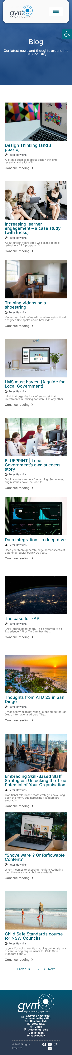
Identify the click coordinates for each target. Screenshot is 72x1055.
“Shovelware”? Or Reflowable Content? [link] (35, 857)
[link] (67, 34)
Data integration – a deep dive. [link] (36, 539)
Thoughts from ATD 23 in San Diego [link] (34, 699)
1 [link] (33, 969)
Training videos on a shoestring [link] (25, 305)
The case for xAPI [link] (23, 618)
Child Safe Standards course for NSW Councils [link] (34, 936)
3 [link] (44, 969)
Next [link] (51, 969)
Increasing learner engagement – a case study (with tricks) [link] (33, 228)
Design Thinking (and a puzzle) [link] (28, 147)
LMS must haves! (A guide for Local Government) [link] (35, 384)
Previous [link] (23, 969)
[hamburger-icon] (56, 11)
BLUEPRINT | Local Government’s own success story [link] (32, 465)
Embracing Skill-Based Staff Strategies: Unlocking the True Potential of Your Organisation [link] (35, 780)
